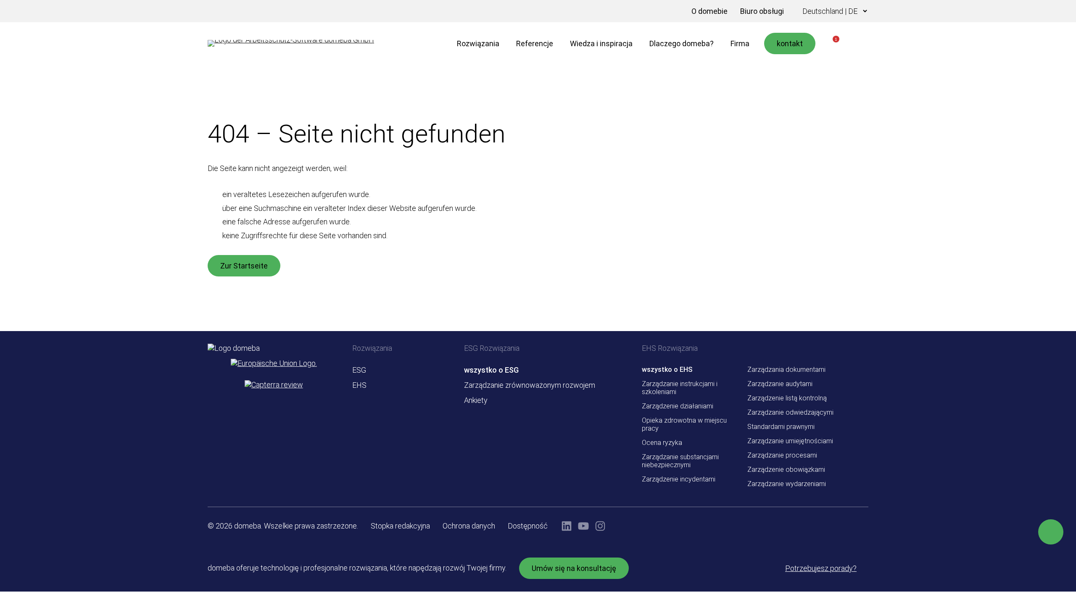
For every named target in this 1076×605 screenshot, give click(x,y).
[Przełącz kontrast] (660, 11)
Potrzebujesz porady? (821, 568)
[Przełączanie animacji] (672, 11)
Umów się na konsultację (574, 568)
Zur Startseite (244, 265)
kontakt (790, 43)
